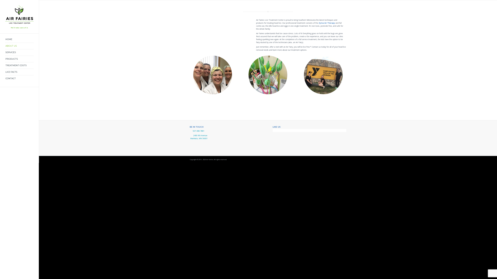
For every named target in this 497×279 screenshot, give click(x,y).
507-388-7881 (198, 131)
